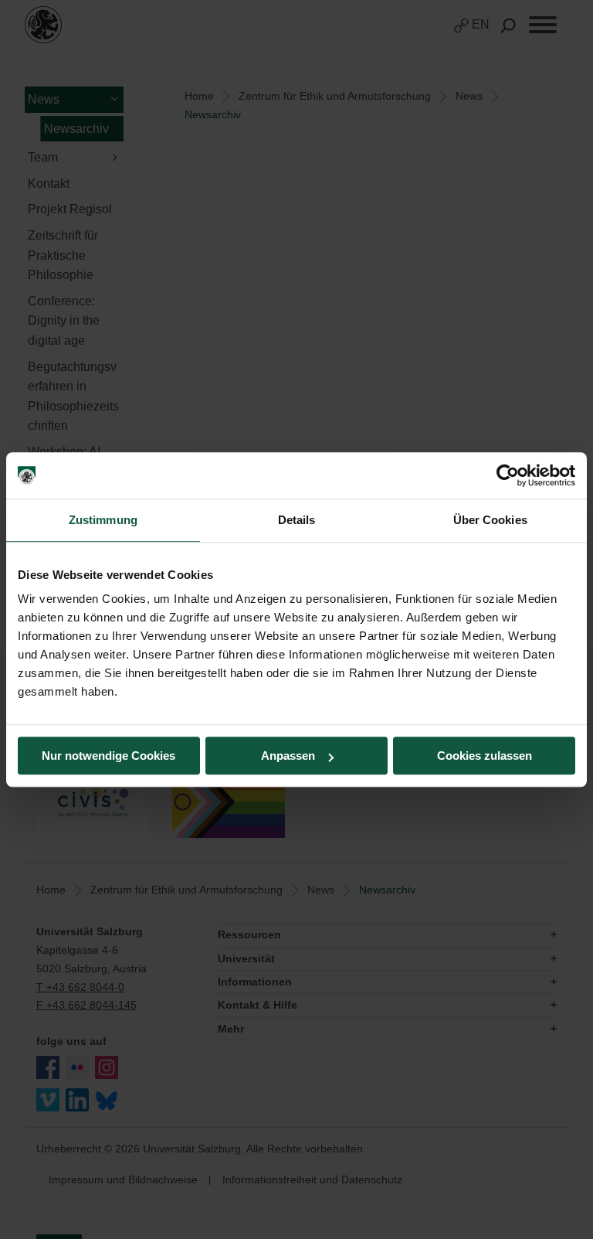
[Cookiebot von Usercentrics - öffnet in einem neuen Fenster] (507, 475)
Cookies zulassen (484, 755)
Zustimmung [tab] (103, 519)
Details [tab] (297, 519)
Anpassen (288, 755)
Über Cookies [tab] (490, 519)
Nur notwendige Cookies (108, 755)
